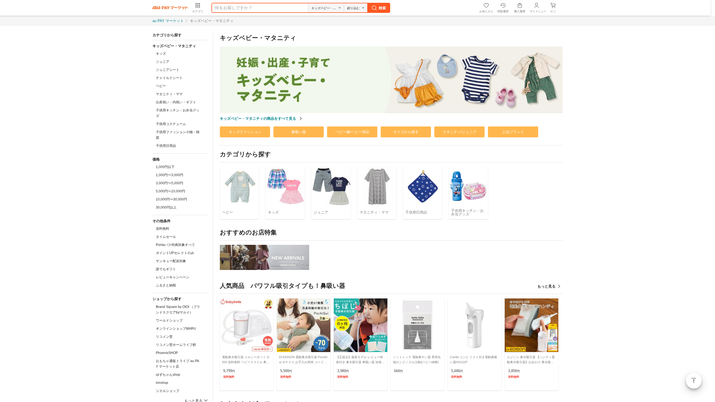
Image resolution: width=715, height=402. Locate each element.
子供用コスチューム (171, 124)
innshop (162, 383)
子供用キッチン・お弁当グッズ (177, 113)
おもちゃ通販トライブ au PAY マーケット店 (177, 363)
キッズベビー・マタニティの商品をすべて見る (258, 118)
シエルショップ (167, 391)
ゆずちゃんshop (168, 375)
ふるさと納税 (166, 285)
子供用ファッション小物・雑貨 (177, 135)
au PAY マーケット (168, 21)
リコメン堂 (164, 337)
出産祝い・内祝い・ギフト (176, 102)
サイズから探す (406, 132)
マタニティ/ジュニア (459, 132)
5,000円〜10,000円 (170, 191)
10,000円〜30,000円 (171, 199)
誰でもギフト (166, 269)
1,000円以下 (165, 167)
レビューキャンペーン (172, 277)
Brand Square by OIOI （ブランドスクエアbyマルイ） (178, 309)
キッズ (161, 54)
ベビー (161, 86)
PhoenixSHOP (167, 353)
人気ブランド (513, 132)
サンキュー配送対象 (171, 261)
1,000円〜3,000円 (169, 175)
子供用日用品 (166, 146)
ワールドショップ (169, 320)
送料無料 (162, 229)
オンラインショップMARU (176, 329)
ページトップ (694, 381)
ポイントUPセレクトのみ (175, 253)
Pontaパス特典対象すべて (175, 245)
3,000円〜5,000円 (169, 183)
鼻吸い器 (298, 132)
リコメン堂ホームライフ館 (176, 345)
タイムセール (166, 237)
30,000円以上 (166, 207)
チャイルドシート (169, 78)
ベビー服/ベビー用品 (352, 132)
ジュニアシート (167, 70)
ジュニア (162, 62)
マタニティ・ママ (169, 94)
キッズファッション (245, 132)
